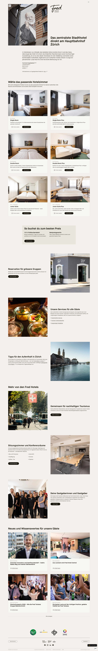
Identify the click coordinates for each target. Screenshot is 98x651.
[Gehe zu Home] (56, 8)
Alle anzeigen (49, 616)
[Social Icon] (45, 645)
